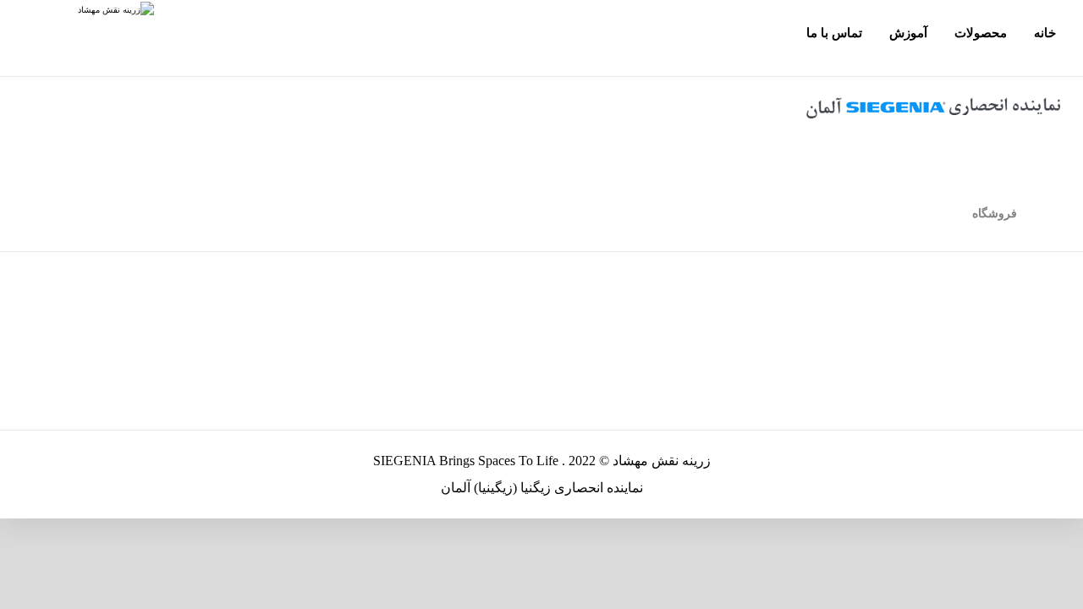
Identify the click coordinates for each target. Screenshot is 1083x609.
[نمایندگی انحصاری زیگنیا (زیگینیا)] (77, 10)
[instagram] (190, 38)
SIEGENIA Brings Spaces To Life (465, 460)
